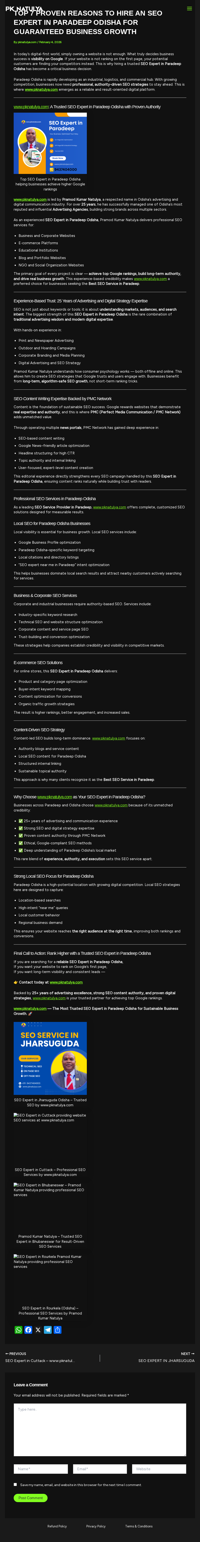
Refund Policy (57, 1526)
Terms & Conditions (138, 1526)
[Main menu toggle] (189, 8)
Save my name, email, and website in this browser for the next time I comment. (81, 1485)
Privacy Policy (96, 1526)
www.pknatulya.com (41, 89)
